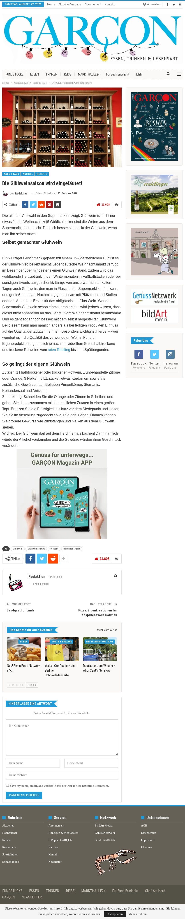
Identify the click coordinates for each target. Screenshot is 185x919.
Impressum (147, 840)
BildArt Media (104, 825)
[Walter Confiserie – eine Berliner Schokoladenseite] (62, 649)
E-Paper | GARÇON (60, 840)
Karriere (53, 847)
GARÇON (8, 897)
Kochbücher (9, 832)
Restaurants (9, 847)
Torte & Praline (61, 641)
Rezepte (42, 174)
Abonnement (93, 4)
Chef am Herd (155, 891)
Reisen (6, 840)
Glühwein (18, 548)
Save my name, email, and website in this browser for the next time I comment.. (59, 785)
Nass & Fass (11, 174)
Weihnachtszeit (71, 548)
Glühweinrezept (36, 548)
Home (51, 4)
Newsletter (55, 861)
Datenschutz (148, 832)
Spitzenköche (10, 861)
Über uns (146, 847)
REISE (67, 74)
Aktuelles (8, 825)
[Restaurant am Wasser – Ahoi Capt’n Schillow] (100, 649)
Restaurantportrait (99, 641)
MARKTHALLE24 (89, 74)
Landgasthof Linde (21, 610)
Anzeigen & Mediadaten (64, 832)
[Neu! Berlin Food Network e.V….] (24, 649)
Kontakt (110, 4)
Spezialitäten (10, 854)
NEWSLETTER (31, 897)
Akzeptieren (115, 914)
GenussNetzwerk (105, 832)
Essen (23, 641)
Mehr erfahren (137, 914)
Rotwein (54, 548)
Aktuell (28, 174)
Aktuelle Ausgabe (69, 4)
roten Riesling (59, 350)
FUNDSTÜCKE (14, 74)
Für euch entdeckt (118, 74)
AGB (144, 825)
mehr (139, 74)
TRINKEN (51, 74)
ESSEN (34, 74)
